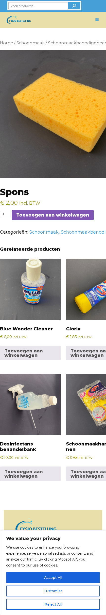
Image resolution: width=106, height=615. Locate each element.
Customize (53, 591)
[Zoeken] (74, 5)
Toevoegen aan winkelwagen (52, 215)
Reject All (53, 604)
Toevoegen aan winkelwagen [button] (23, 353)
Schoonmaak (31, 42)
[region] (53, 572)
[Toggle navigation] (97, 20)
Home (6, 42)
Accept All (53, 577)
